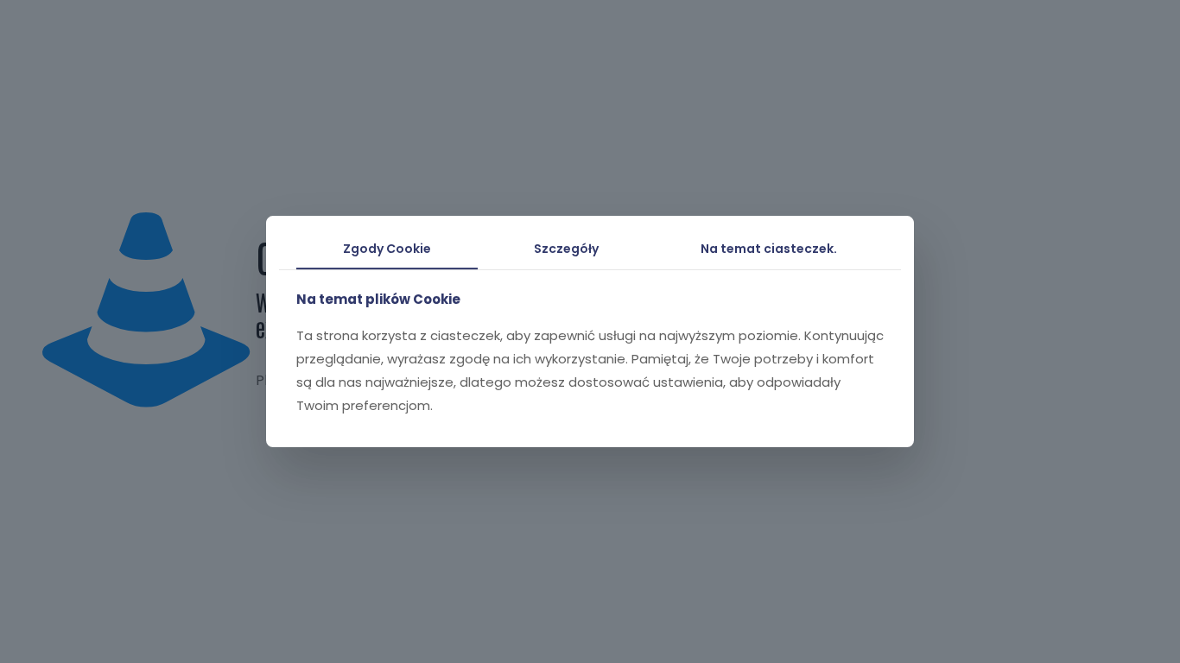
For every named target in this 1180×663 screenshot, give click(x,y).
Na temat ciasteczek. (769, 248)
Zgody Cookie (387, 248)
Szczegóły (566, 248)
